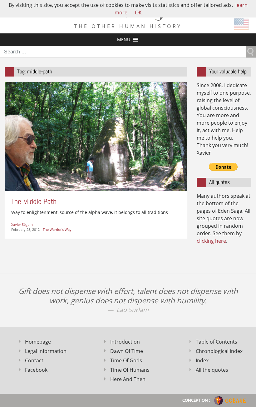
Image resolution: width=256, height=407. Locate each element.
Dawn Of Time (126, 351)
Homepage (38, 341)
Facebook (36, 369)
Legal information (45, 351)
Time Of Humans (130, 369)
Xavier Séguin (22, 224)
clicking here (211, 240)
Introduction (125, 341)
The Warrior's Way (57, 229)
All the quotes (212, 369)
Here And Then (127, 379)
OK (138, 12)
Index (202, 360)
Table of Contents (216, 341)
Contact (34, 360)
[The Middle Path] (96, 135)
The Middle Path (34, 201)
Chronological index (219, 351)
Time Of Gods (126, 360)
